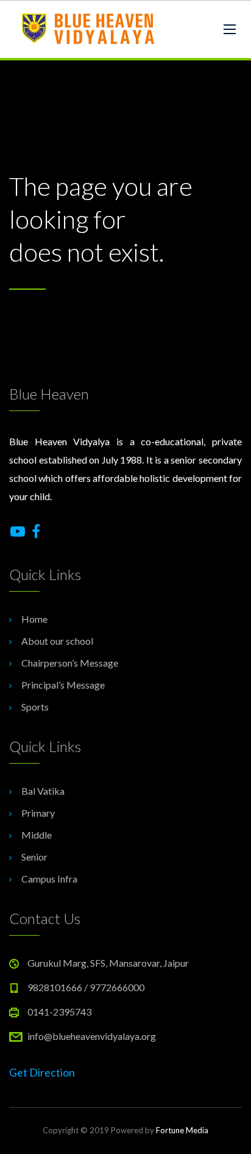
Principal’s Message (63, 684)
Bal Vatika (43, 791)
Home (34, 619)
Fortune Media (182, 1130)
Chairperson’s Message (69, 662)
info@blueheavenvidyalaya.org (91, 1036)
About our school (57, 641)
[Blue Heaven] (89, 29)
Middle (36, 834)
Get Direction (42, 1072)
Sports (35, 706)
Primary (38, 813)
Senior (34, 856)
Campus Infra (49, 878)
